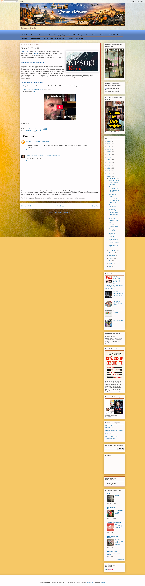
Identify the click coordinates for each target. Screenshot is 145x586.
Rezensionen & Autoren (38, 35)
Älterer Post (95, 206)
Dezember (112, 178)
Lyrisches (24, 38)
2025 (109, 144)
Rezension (39, 131)
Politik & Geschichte (115, 35)
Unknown (29, 141)
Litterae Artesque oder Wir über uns (54, 38)
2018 (109, 162)
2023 (109, 149)
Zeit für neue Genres (114, 522)
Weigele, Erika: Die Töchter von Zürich (118, 303)
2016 (109, 168)
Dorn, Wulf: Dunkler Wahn (114, 219)
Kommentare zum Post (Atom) (63, 212)
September (112, 255)
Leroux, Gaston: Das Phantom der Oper (114, 200)
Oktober (112, 253)
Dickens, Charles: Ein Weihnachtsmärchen (114, 189)
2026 (109, 141)
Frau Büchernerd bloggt (75, 35)
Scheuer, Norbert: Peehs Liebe (113, 224)
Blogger (103, 582)
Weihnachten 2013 (113, 195)
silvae (109, 493)
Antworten (29, 150)
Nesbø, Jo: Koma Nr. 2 (113, 205)
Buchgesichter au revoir (117, 311)
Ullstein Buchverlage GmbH (35, 89)
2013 (109, 176)
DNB (24, 89)
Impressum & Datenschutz (75, 38)
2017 (109, 165)
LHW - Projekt (109, 434)
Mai (110, 266)
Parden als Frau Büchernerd (34, 155)
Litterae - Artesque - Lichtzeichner (111, 426)
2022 (109, 152)
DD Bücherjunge (30, 131)
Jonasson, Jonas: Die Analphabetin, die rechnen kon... (114, 212)
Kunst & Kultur (35, 38)
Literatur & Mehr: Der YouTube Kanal (111, 437)
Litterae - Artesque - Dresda (114, 430)
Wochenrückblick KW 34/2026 (119, 512)
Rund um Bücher (91, 35)
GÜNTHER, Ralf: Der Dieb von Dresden (114, 182)
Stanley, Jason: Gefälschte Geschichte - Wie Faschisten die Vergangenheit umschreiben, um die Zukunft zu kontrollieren (114, 282)
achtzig (117, 495)
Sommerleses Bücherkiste (111, 508)
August (111, 258)
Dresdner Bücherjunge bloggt (57, 35)
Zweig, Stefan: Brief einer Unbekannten (114, 240)
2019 (109, 160)
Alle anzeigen (120, 559)
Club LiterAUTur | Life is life (118, 525)
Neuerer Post (26, 206)
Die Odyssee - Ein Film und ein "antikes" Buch (118, 293)
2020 (109, 157)
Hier (24, 86)
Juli (110, 261)
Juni (110, 263)
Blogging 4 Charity (112, 229)
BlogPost (102, 35)
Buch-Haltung (112, 551)
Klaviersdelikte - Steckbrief (114, 246)
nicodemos (90, 582)
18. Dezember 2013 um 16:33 (40, 141)
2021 (109, 154)
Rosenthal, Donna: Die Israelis (113, 234)
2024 (109, 146)
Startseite (24, 35)
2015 (109, 170)
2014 (109, 173)
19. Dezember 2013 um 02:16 (52, 155)
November (112, 250)
